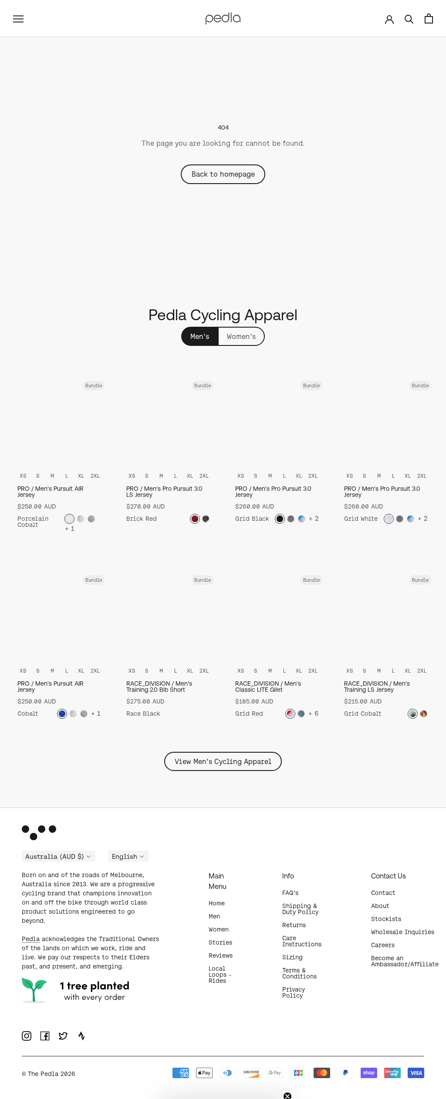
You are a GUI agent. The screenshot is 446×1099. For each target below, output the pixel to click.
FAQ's (290, 893)
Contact (383, 893)
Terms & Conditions (299, 973)
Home (217, 903)
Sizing (292, 957)
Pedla (31, 938)
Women (219, 929)
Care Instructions (301, 941)
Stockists (386, 919)
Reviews (221, 955)
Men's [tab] (199, 336)
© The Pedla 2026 (48, 1073)
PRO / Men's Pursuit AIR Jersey (50, 491)
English (124, 856)
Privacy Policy (293, 992)
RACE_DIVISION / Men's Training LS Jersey (377, 686)
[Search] (409, 18)
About (380, 906)
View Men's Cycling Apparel (223, 761)
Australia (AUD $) (54, 856)
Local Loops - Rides (220, 974)
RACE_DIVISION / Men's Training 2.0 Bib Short (159, 686)
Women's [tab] (241, 336)
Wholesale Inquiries (402, 932)
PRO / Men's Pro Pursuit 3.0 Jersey (273, 491)
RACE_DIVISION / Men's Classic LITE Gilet (268, 686)
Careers (383, 945)
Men (214, 916)
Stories (220, 942)
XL (81, 476)
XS (23, 476)
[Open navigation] (18, 18)
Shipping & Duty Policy (300, 909)
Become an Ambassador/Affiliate (405, 961)
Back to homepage (223, 174)
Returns (294, 925)
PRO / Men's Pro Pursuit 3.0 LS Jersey (164, 491)
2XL (95, 476)
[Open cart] (429, 18)
